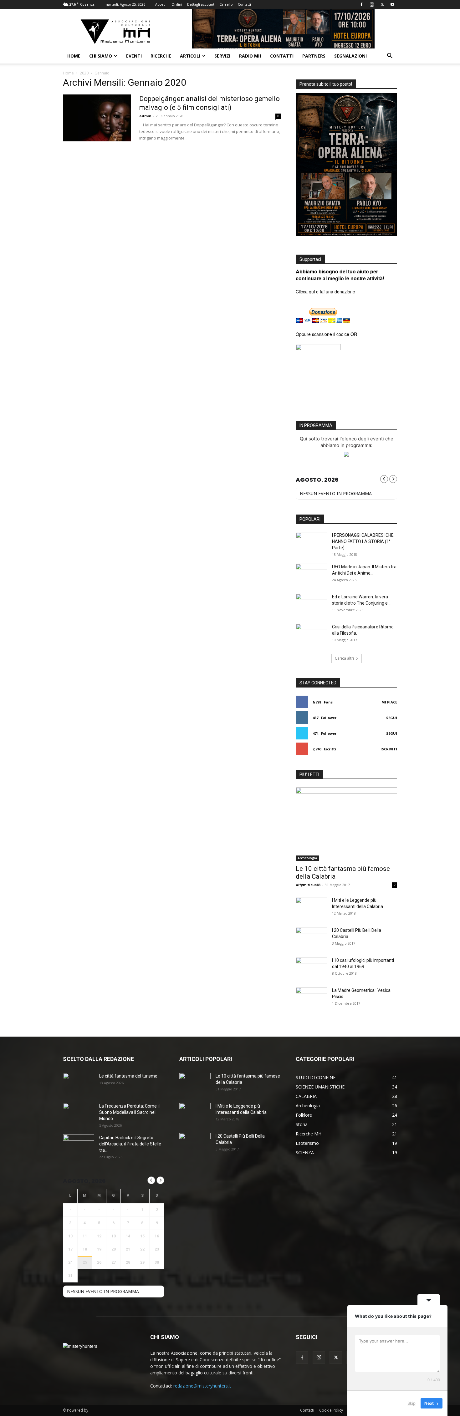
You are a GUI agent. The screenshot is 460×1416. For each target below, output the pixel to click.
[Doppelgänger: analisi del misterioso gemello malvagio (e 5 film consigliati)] (97, 117)
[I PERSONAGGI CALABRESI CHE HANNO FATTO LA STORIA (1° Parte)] (311, 543)
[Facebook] (361, 4)
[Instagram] (371, 4)
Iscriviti (389, 749)
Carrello (226, 4)
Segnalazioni (350, 56)
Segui (391, 717)
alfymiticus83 (308, 884)
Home (73, 56)
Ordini (176, 4)
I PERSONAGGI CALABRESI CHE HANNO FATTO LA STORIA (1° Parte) (363, 541)
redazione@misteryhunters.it (202, 1386)
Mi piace (389, 702)
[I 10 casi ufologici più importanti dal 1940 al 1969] (311, 968)
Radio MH (250, 56)
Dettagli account (200, 4)
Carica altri (344, 658)
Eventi (134, 56)
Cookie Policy (331, 1410)
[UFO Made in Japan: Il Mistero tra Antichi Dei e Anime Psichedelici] (311, 575)
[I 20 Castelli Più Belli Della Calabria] (311, 938)
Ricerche (161, 56)
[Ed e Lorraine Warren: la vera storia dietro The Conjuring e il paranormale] (311, 605)
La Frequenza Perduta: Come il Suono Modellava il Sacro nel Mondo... (129, 1112)
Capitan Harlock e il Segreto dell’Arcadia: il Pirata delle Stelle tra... (130, 1144)
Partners (313, 56)
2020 (84, 73)
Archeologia (307, 858)
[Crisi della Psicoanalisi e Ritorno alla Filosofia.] (311, 635)
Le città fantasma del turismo (128, 1075)
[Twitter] (382, 4)
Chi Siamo (100, 56)
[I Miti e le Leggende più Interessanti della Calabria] (311, 908)
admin (145, 116)
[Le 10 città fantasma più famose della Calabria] (346, 824)
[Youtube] (392, 4)
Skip (411, 1403)
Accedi (160, 4)
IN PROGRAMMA (315, 425)
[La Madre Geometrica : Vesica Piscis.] (311, 998)
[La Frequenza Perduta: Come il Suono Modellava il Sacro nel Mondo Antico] (78, 1114)
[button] (389, 56)
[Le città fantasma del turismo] (78, 1084)
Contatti (244, 4)
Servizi (222, 56)
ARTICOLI (190, 56)
